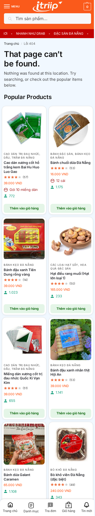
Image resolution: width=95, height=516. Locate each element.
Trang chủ (11, 44)
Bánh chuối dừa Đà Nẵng (70, 162)
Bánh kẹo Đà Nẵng (19, 264)
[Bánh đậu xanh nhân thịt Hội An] (70, 339)
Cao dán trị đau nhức (21, 153)
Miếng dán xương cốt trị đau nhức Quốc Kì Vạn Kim (23, 378)
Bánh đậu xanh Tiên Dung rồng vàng (20, 272)
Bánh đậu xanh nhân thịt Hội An (70, 372)
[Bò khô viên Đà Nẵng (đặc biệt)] (70, 444)
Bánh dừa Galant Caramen (17, 477)
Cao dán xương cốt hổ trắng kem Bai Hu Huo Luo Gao (21, 167)
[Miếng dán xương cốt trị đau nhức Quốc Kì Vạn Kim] (24, 339)
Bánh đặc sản (61, 153)
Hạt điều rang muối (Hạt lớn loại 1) (69, 275)
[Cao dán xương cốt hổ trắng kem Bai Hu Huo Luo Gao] (24, 128)
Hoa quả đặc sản (68, 266)
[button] (86, 6)
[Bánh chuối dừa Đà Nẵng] (70, 128)
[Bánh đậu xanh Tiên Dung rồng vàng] (24, 239)
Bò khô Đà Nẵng (63, 469)
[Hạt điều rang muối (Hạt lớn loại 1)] (70, 239)
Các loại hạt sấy (64, 264)
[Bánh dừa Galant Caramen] (24, 444)
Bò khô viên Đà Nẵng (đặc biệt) (67, 477)
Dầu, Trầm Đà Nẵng (19, 157)
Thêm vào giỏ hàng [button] (24, 208)
